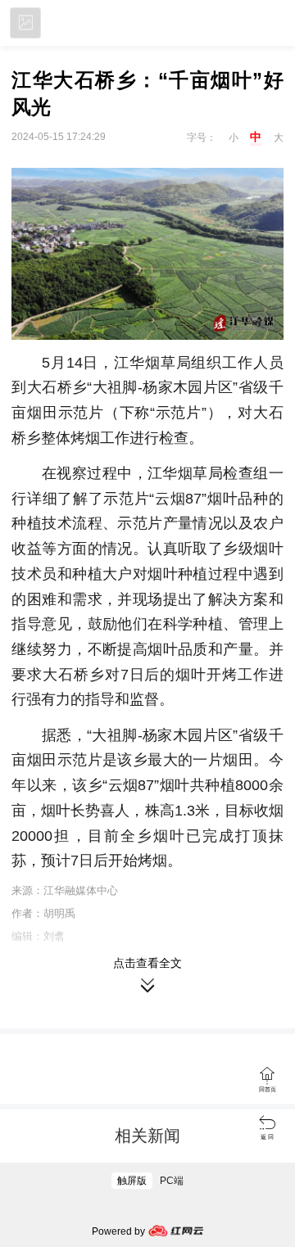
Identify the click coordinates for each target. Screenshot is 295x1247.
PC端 (172, 1181)
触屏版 (132, 1181)
